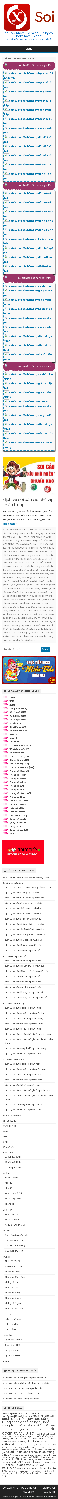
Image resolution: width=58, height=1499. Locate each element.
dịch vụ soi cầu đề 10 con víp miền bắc (24, 918)
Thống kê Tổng (17, 797)
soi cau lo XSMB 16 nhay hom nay (38, 1457)
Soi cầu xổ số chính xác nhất (27, 1474)
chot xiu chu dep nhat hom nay (32, 573)
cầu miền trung (10, 533)
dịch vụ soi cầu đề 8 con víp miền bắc (23, 913)
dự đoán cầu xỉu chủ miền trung (33, 617)
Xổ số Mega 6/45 (18, 727)
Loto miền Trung (18, 815)
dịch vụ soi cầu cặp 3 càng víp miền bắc (24, 897)
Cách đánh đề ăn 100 (34, 1425)
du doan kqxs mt (40, 595)
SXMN (5, 1136)
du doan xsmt (9, 617)
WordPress (51, 1496)
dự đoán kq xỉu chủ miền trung (24, 629)
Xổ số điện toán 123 (19, 749)
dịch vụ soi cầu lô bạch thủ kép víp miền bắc (26, 971)
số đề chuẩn (9, 636)
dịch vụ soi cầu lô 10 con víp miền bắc (23, 939)
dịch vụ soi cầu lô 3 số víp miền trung (23, 1028)
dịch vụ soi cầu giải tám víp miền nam (23, 1079)
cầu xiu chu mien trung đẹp (16, 547)
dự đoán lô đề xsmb (42, 1434)
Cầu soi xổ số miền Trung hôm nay (28, 536)
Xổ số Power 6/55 (18, 730)
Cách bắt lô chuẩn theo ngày (20, 1416)
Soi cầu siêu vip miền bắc (15, 956)
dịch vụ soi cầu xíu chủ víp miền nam (23, 1109)
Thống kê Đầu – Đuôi (20, 793)
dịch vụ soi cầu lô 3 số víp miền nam (22, 1085)
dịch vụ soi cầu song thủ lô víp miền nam (25, 1104)
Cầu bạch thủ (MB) (19, 756)
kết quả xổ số (15, 1449)
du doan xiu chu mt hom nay (25, 603)
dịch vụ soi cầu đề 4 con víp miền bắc (23, 903)
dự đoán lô (45, 629)
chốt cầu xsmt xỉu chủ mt (25, 562)
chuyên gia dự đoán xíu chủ (26, 584)
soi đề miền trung (24, 636)
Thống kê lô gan (17, 774)
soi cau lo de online (44, 1455)
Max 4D (13, 738)
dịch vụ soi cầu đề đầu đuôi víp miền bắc (25, 929)
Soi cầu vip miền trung (16, 529)
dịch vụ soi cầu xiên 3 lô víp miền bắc (23, 981)
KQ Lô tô (7, 1314)
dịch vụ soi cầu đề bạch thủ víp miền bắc (25, 924)
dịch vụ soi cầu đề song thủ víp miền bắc (25, 934)
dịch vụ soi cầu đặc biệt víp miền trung (24, 1018)
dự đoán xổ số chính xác (18, 1438)
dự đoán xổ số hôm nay (14, 1441)
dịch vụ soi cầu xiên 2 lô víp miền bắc (23, 976)
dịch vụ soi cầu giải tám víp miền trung (24, 1023)
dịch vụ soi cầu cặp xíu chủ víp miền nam (25, 1069)
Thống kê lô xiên (17, 778)
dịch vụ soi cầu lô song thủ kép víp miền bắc (26, 997)
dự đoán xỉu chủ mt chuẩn (41, 632)
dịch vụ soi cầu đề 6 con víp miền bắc (23, 908)
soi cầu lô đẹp (39, 1465)
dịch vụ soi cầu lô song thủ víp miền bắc (24, 992)
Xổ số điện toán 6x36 (20, 745)
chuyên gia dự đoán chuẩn (35, 577)
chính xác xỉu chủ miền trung (17, 555)
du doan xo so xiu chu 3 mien (23, 610)
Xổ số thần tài (16, 752)
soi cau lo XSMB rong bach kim (23, 1462)
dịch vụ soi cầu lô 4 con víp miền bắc (23, 945)
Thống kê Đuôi (16, 789)
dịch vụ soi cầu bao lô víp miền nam (22, 1063)
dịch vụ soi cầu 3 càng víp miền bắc (22, 892)
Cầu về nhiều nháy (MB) (21, 767)
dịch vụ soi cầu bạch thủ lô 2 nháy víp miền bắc (28, 887)
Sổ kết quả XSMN (18, 715)
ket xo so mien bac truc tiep (16, 1447)
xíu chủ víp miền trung (24, 640)
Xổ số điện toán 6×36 (15, 1224)
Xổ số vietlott (16, 723)
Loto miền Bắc (16, 808)
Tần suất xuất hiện (18, 800)
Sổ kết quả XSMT (17, 719)
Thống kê (14, 741)
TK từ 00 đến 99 (17, 804)
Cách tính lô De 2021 (43, 1415)
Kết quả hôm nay (18, 708)
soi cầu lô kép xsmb (19, 1465)
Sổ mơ (12, 833)
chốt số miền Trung (30, 566)
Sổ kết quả (8, 1152)
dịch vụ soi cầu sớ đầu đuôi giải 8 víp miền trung (28, 1034)
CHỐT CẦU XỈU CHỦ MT (20, 559)
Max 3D (13, 734)
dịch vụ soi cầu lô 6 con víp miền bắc (23, 950)
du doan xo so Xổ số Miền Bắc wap (37, 1430)
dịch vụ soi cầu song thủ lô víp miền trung (25, 1048)
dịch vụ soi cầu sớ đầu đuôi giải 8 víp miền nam (28, 1090)
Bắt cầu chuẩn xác (12, 1115)
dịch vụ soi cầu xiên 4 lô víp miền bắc (23, 987)
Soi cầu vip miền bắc (13, 883)
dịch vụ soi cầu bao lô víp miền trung (23, 1007)
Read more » (10, 523)
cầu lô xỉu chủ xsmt (41, 529)
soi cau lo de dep (17, 1452)
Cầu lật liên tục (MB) (19, 760)
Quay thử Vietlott (18, 830)
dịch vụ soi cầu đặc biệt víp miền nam (23, 1074)
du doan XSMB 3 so (29, 1431)
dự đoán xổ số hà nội (42, 1438)
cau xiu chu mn (38, 547)
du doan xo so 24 (24, 607)
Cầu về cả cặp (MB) (19, 763)
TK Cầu (6, 1230)
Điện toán (7, 1209)
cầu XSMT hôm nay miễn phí (38, 551)
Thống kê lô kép (17, 782)
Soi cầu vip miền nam (13, 1059)
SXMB (5, 1131)
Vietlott (6, 1173)
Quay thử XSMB (17, 819)
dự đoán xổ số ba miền (22, 1436)
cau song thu (9, 1413)
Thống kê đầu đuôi (19, 771)
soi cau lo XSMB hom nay (18, 1459)
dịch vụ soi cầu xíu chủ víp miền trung (28, 502)
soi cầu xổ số (18, 1473)
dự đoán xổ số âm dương (26, 1445)
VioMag (12, 1496)
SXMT (5, 1141)
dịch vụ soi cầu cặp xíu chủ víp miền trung (25, 1013)
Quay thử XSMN (17, 822)
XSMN (12, 701)
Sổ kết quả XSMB (17, 712)
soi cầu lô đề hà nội (25, 1468)
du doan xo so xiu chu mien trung (37, 614)
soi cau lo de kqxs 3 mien (23, 1455)
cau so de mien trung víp (31, 533)
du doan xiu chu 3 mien (30, 599)
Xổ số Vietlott (11, 1177)
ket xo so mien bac (46, 1444)
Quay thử (7, 1335)
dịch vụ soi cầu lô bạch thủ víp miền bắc (24, 965)
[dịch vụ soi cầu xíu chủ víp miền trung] (29, 477)
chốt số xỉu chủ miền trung (32, 570)
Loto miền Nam (17, 811)
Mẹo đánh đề (28, 1449)
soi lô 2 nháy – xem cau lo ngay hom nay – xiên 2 (29, 34)
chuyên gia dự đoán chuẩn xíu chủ (20, 581)
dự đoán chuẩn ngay (41, 621)
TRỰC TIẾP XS (9, 1126)
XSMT (12, 704)
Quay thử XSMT (17, 826)
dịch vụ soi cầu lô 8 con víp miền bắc (23, 960)
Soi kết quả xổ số (11, 1120)
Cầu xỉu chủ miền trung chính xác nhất (34, 544)
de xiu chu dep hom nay (19, 595)
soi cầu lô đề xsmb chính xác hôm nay (20, 1471)
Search (45, 649)
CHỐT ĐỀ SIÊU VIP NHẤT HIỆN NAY (28, 1414)
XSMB (12, 697)
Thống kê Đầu (16, 785)
